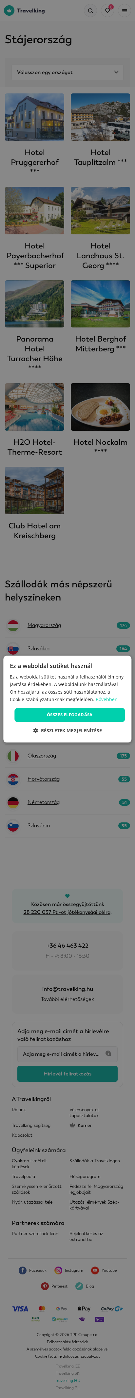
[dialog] (67, 699)
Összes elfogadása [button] (70, 715)
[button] (67, 730)
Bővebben (107, 699)
